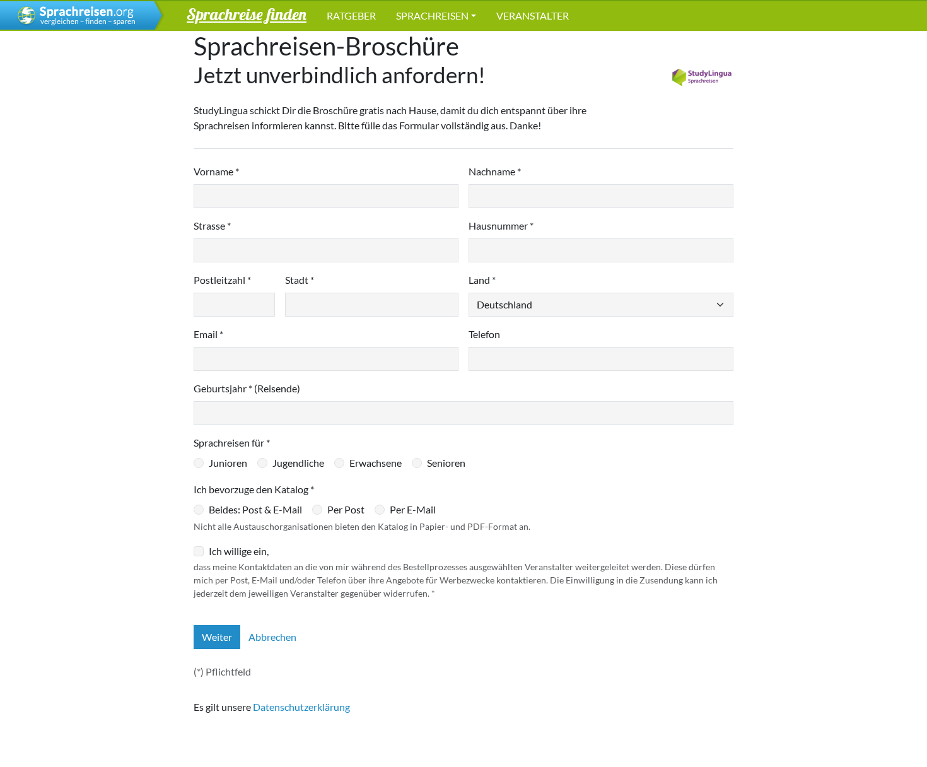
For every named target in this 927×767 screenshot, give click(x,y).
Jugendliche (298, 463)
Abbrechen (272, 637)
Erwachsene (375, 463)
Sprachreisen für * (232, 442)
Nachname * (495, 171)
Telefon (484, 334)
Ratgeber (351, 15)
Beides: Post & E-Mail (255, 509)
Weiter (217, 637)
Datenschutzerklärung (301, 707)
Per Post (345, 509)
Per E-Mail (413, 509)
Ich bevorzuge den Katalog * (254, 489)
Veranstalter (532, 15)
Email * (208, 334)
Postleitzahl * (222, 280)
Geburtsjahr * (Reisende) (247, 388)
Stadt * (299, 280)
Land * (482, 280)
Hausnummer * (501, 225)
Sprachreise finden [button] (246, 14)
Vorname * (216, 171)
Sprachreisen (432, 15)
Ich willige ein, (239, 551)
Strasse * (212, 225)
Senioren (446, 463)
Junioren (228, 463)
